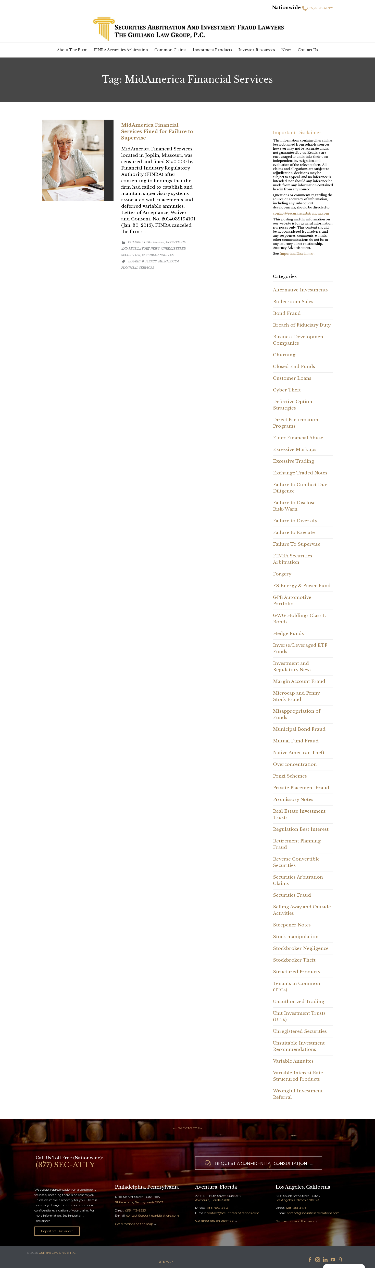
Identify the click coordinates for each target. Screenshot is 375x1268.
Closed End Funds (294, 366)
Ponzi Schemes (290, 776)
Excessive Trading (293, 461)
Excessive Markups (294, 449)
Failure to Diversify (295, 521)
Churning (284, 355)
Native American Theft (298, 752)
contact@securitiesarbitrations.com (301, 213)
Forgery (282, 574)
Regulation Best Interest (301, 829)
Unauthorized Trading (298, 1001)
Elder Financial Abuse (298, 438)
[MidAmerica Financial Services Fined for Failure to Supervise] (78, 160)
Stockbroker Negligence (301, 948)
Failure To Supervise (146, 242)
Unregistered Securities (300, 1031)
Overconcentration (295, 764)
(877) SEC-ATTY (320, 8)
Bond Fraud (287, 313)
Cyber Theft (287, 390)
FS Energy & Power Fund (302, 585)
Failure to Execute (294, 532)
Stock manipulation (296, 936)
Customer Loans (292, 378)
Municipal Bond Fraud (299, 729)
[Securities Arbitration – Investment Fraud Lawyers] (187, 28)
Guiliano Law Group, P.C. (57, 1253)
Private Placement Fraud (301, 788)
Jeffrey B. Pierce (142, 261)
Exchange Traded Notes (300, 473)
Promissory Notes (293, 799)
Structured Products (296, 972)
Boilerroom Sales (293, 301)
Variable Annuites (158, 255)
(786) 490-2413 (217, 1207)
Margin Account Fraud (299, 681)
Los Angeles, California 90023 (297, 1200)
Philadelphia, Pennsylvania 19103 (139, 1202)
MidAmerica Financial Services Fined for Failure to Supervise (157, 131)
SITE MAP (165, 1261)
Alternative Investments (300, 290)
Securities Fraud (292, 895)
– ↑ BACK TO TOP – (187, 1128)
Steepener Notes (292, 925)
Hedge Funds (288, 633)
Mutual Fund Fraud (296, 741)
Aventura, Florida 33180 (212, 1200)
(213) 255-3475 (296, 1207)
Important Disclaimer (297, 254)
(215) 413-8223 (135, 1210)
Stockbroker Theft (294, 960)
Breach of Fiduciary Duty (302, 325)
